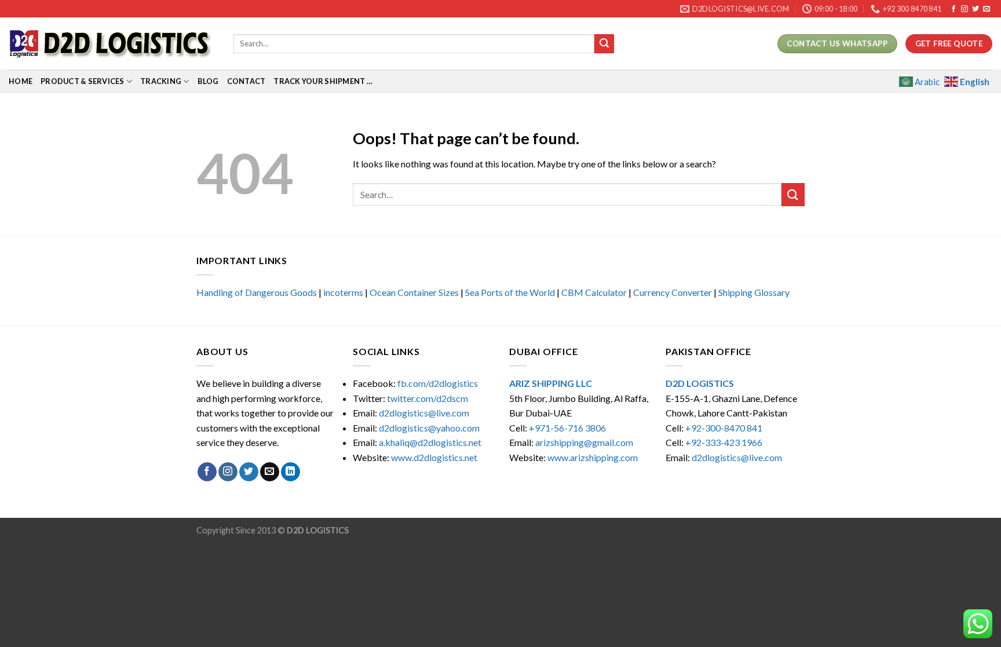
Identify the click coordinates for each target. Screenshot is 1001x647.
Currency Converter (672, 292)
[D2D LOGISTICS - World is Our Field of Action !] (112, 43)
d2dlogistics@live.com (425, 412)
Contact (246, 81)
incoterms (343, 292)
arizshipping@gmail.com (584, 442)
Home (20, 81)
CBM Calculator (594, 292)
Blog (208, 81)
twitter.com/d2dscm (427, 398)
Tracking (160, 81)
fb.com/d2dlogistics (437, 383)
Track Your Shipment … (322, 81)
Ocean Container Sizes (414, 292)
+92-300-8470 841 (723, 427)
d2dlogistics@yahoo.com (429, 427)
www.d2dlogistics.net (434, 457)
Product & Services (83, 81)
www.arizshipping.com (592, 457)
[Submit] (604, 44)
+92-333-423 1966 (723, 442)
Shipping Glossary (754, 292)
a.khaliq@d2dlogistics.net (430, 442)
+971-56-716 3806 (567, 427)
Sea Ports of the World (510, 292)
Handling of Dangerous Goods (256, 292)
